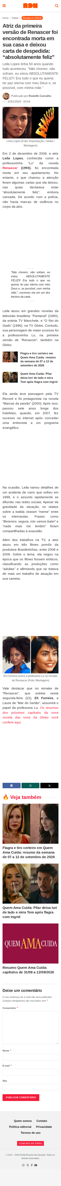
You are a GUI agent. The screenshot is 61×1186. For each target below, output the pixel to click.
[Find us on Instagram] (23, 1165)
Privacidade (44, 1126)
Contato (41, 1121)
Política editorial (20, 1126)
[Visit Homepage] (30, 5)
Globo (15, 17)
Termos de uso (30, 1132)
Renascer (10, 168)
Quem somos (23, 1121)
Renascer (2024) (32, 17)
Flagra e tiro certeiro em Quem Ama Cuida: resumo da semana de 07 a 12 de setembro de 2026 (29, 852)
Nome (7, 1050)
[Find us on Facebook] (32, 1165)
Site (5, 1080)
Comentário (10, 1008)
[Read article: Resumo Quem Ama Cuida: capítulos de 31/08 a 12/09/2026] (30, 943)
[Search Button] (56, 6)
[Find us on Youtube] (35, 1165)
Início (5, 17)
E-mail (7, 1065)
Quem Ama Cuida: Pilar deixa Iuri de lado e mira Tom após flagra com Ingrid (38, 378)
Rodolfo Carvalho (40, 96)
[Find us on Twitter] (27, 1165)
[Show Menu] (4, 6)
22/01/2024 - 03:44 (19, 101)
